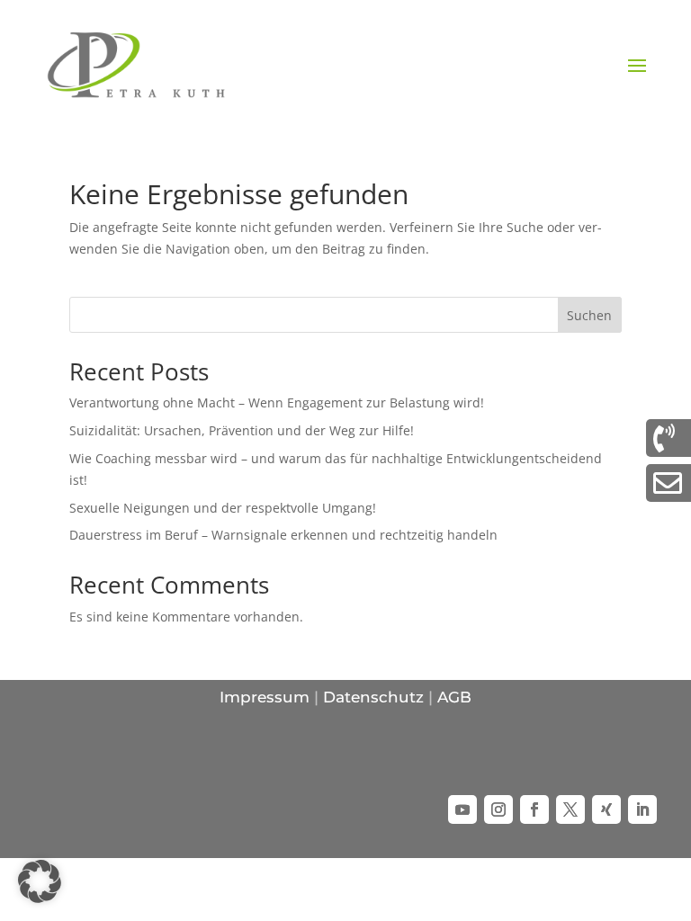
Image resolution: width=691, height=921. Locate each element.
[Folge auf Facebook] (534, 809)
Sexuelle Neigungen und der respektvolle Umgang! (222, 507)
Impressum (265, 697)
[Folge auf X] (570, 809)
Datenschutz (373, 697)
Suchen (589, 315)
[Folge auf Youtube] (462, 809)
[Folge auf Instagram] (498, 809)
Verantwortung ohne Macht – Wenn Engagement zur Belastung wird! (276, 402)
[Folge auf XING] (606, 809)
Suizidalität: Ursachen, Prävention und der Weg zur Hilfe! (241, 430)
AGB (454, 697)
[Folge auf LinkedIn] (642, 809)
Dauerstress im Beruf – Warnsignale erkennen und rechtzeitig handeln (283, 534)
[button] (39, 881)
